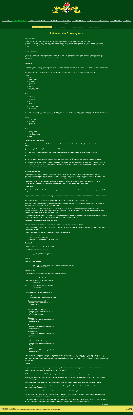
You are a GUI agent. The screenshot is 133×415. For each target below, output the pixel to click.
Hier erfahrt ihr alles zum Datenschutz (51, 409)
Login (130, 408)
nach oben (105, 404)
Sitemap (13, 408)
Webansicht (129, 409)
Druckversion (6, 408)
